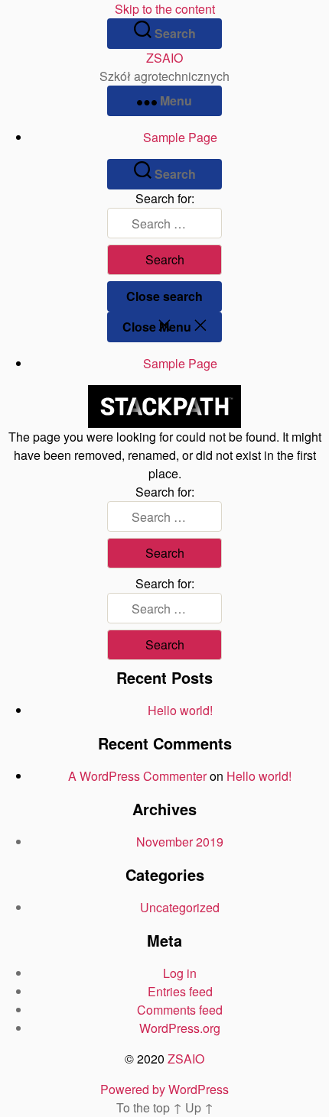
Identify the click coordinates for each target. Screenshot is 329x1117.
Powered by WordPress (164, 1089)
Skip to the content (165, 9)
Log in (180, 973)
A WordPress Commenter (137, 776)
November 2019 (179, 841)
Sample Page (180, 137)
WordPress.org (179, 1028)
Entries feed (180, 991)
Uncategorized (180, 907)
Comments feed (180, 1009)
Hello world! (180, 710)
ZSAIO (164, 57)
